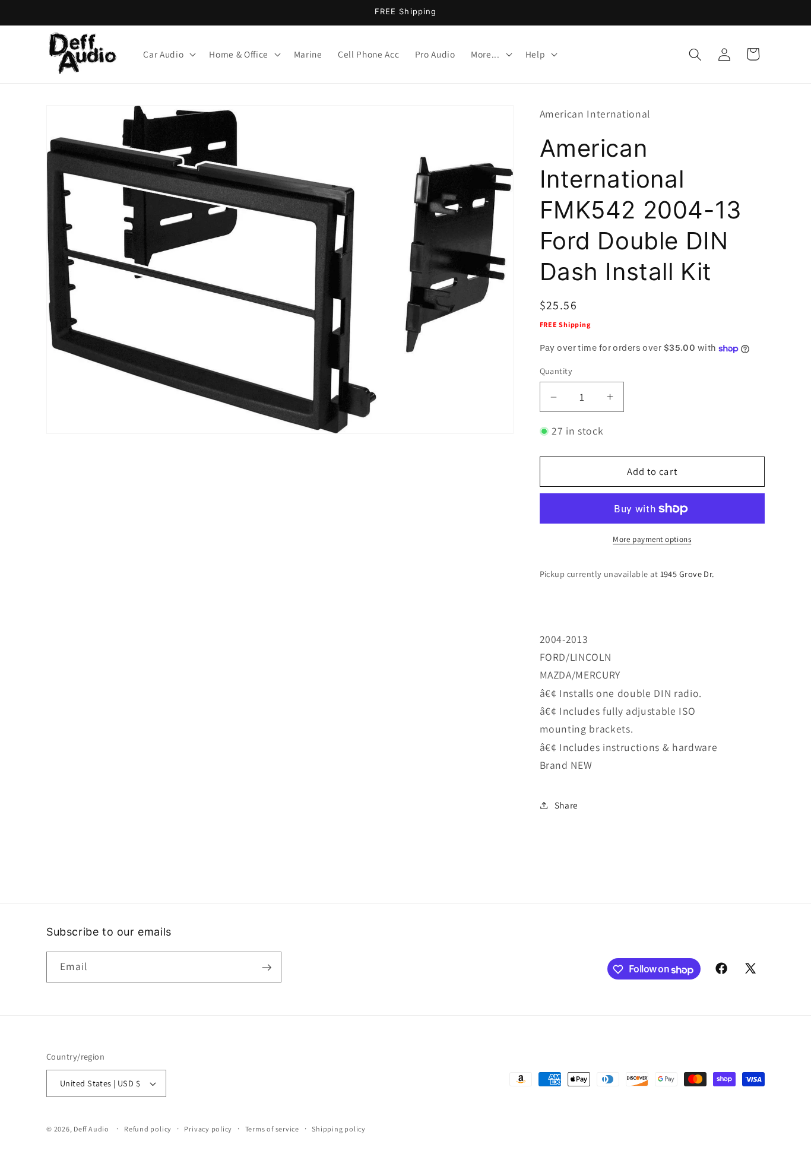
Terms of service (272, 1128)
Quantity (556, 371)
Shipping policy (339, 1128)
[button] (168, 54)
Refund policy (148, 1128)
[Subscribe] (266, 967)
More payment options (652, 540)
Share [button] (566, 805)
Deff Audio (91, 1128)
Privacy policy (208, 1128)
